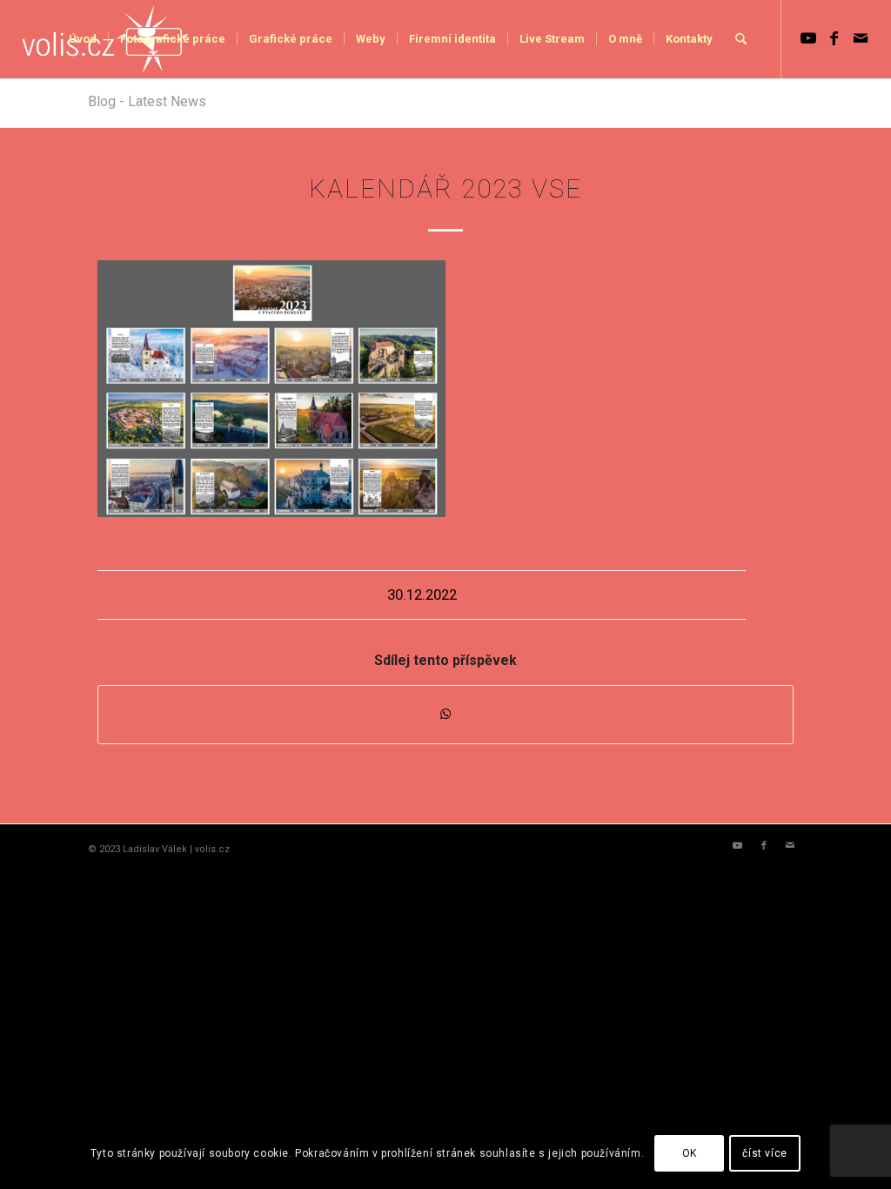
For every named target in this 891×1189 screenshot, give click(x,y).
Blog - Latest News (147, 101)
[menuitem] (82, 39)
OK (689, 1153)
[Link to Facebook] (834, 38)
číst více (764, 1153)
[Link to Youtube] (808, 38)
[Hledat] (741, 39)
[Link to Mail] (860, 38)
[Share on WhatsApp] (445, 714)
